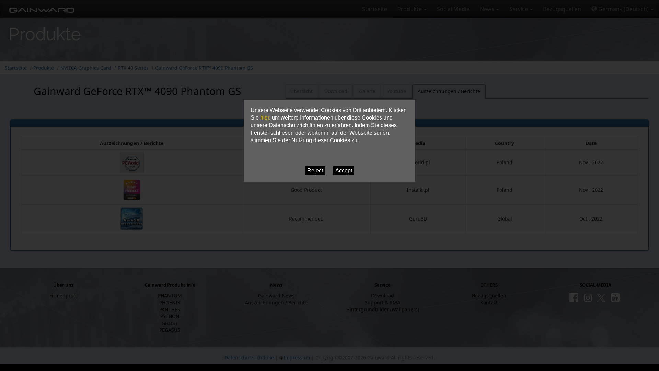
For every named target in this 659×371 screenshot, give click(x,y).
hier (264, 118)
